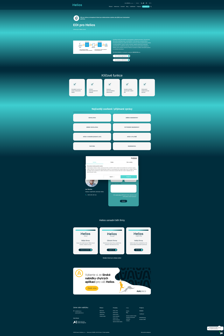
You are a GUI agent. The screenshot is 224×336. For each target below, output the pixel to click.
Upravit (111, 176)
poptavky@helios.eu (79, 312)
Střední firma (102, 312)
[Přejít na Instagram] (150, 328)
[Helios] (77, 5)
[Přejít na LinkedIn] (144, 328)
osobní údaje (118, 194)
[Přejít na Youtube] (147, 328)
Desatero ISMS (142, 319)
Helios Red (115, 310)
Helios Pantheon (116, 319)
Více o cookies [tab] (129, 162)
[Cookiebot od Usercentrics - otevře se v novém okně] (132, 158)
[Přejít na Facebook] (141, 328)
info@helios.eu (78, 311)
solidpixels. (148, 332)
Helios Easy (115, 312)
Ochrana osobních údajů (131, 315)
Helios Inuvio (115, 314)
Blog (127, 312)
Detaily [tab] (112, 162)
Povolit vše (128, 176)
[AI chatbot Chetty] (221, 333)
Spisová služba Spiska (117, 321)
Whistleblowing (142, 317)
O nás (127, 307)
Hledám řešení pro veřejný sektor (112, 258)
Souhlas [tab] (94, 162)
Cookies (128, 320)
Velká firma (102, 314)
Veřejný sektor (103, 316)
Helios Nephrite (116, 316)
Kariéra (127, 311)
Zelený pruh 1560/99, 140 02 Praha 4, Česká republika (98, 332)
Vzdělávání (141, 313)
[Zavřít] (222, 328)
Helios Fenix (115, 318)
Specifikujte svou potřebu (116, 183)
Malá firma (102, 310)
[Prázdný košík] (146, 3)
